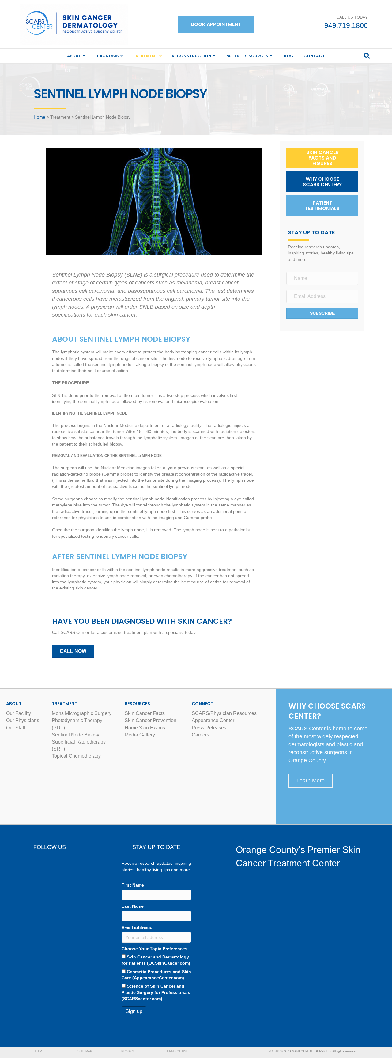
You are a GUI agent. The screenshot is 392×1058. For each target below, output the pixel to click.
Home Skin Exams (145, 727)
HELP (38, 1051)
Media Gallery (140, 734)
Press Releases (209, 727)
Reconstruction (191, 56)
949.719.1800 (346, 25)
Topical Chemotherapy (76, 756)
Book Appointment (216, 24)
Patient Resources (246, 56)
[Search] (366, 55)
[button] (322, 158)
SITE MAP (84, 1051)
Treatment (145, 56)
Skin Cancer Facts (145, 713)
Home (39, 117)
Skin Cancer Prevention (150, 720)
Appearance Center (213, 720)
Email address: (137, 927)
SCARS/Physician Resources (224, 713)
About (74, 56)
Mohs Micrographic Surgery (81, 713)
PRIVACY (128, 1051)
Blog (287, 56)
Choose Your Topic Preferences (154, 948)
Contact (314, 56)
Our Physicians (22, 720)
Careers (200, 734)
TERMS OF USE (176, 1051)
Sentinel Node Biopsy (75, 734)
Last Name (133, 906)
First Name (133, 885)
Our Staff (15, 727)
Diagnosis (107, 56)
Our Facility (18, 713)
